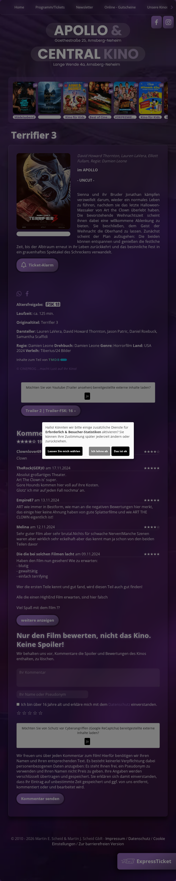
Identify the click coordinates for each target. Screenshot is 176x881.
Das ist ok (120, 451)
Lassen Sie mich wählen (64, 451)
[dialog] (88, 440)
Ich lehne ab (99, 451)
